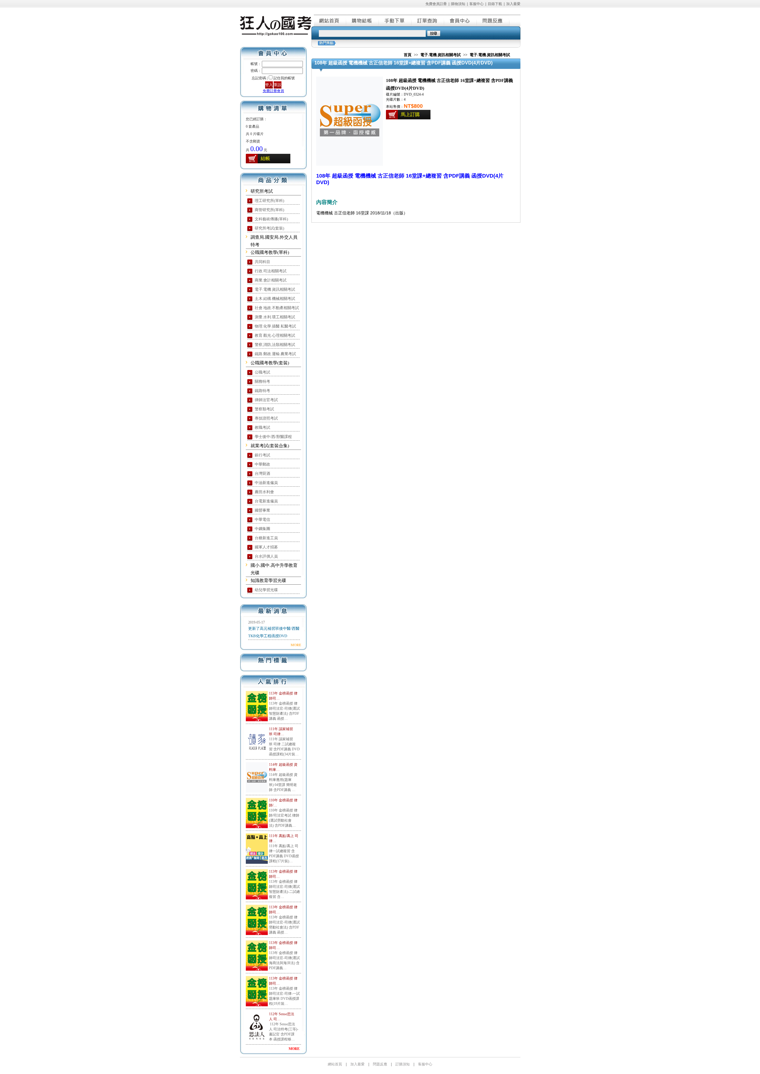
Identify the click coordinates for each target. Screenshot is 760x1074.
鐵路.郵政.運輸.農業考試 (275, 354)
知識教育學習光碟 (268, 580)
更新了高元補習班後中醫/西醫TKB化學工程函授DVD (274, 632)
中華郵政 (262, 464)
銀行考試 (262, 455)
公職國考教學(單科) (270, 252)
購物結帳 (362, 20)
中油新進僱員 (266, 482)
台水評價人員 (266, 556)
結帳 (265, 158)
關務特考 (262, 381)
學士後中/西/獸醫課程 (273, 436)
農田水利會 (264, 492)
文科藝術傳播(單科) (271, 219)
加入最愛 (513, 4)
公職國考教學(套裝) (270, 362)
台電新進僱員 (266, 501)
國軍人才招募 (266, 547)
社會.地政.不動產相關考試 (277, 308)
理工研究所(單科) (269, 200)
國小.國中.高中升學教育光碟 (274, 569)
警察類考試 (264, 409)
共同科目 (262, 262)
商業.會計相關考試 (270, 280)
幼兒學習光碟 (266, 590)
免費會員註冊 (436, 4)
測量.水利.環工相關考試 (275, 317)
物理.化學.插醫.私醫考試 (275, 326)
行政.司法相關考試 (270, 271)
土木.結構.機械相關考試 (275, 298)
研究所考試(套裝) (269, 228)
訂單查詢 (428, 20)
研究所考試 (262, 191)
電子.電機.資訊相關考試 (275, 289)
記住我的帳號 (284, 78)
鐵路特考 (262, 390)
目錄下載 (495, 4)
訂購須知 (402, 1064)
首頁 (407, 55)
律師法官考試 (266, 400)
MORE (296, 644)
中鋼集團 (262, 528)
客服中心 (476, 4)
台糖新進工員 (266, 538)
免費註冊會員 (273, 91)
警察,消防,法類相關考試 (275, 344)
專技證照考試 (266, 418)
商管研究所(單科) (269, 210)
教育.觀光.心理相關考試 (275, 335)
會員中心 (460, 20)
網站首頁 (330, 20)
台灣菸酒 (262, 473)
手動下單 (395, 20)
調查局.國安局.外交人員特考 (274, 241)
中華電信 (262, 519)
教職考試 (262, 427)
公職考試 (262, 372)
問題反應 (493, 20)
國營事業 (262, 510)
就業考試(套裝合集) (270, 445)
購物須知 (458, 4)
